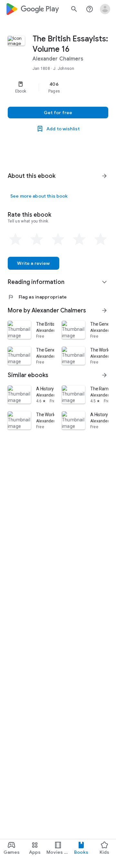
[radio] (15, 239)
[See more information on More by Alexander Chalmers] (104, 310)
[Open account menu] (105, 9)
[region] (58, 87)
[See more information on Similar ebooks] (104, 375)
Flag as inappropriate (37, 297)
